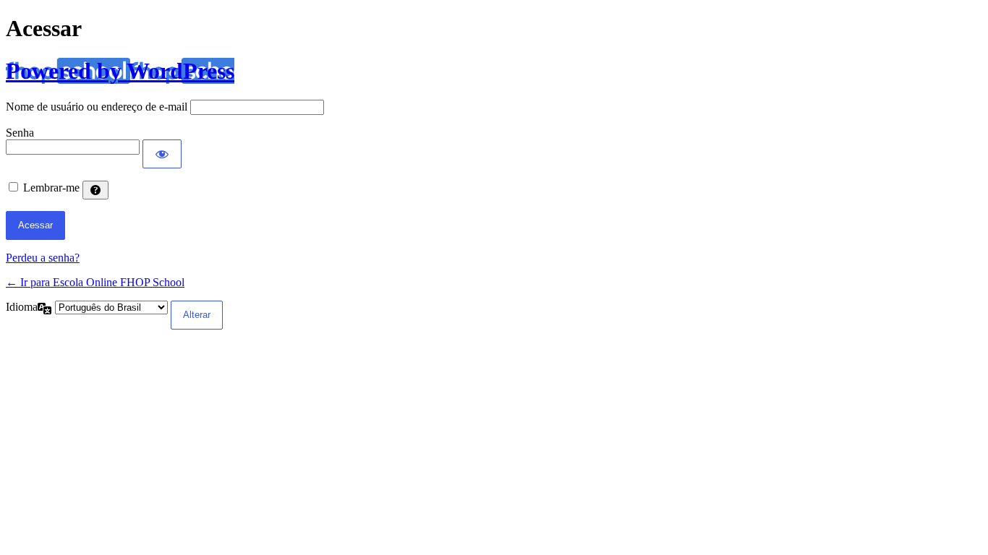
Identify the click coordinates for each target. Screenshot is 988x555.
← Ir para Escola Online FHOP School (95, 282)
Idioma (22, 307)
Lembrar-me (51, 187)
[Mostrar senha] (162, 153)
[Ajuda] (95, 190)
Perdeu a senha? (43, 257)
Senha (20, 132)
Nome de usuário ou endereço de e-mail (96, 106)
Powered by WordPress (120, 71)
